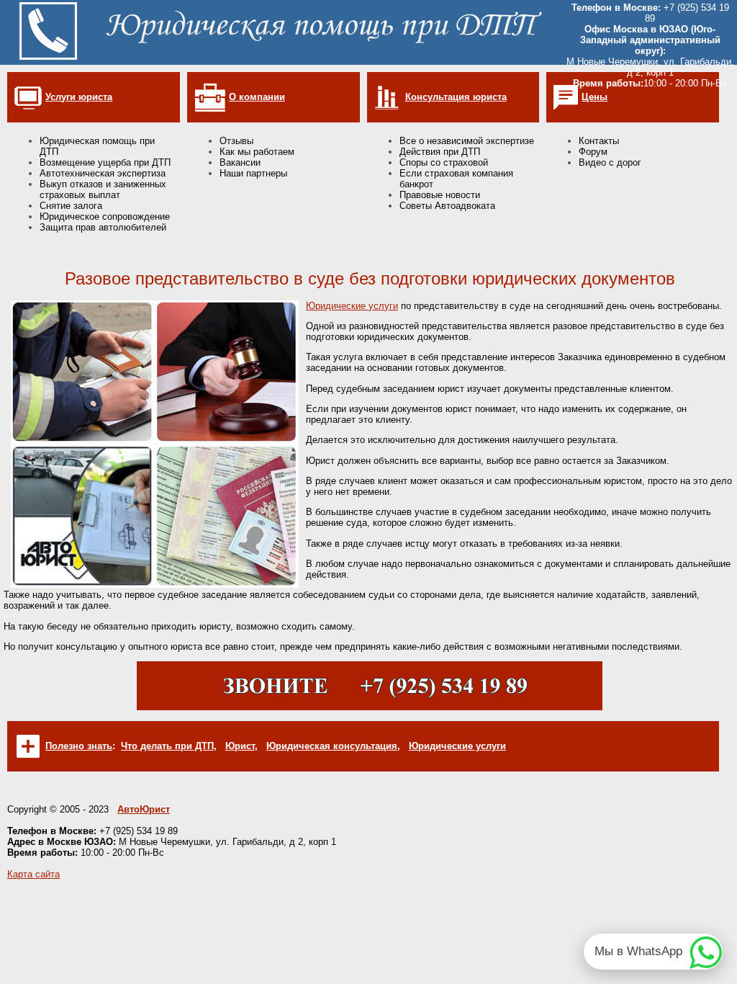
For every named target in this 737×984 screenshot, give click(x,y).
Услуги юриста (78, 96)
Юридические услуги (352, 305)
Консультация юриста (456, 96)
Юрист (240, 746)
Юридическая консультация (331, 746)
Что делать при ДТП (167, 746)
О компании (257, 96)
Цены (594, 96)
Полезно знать (78, 746)
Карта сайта (33, 874)
